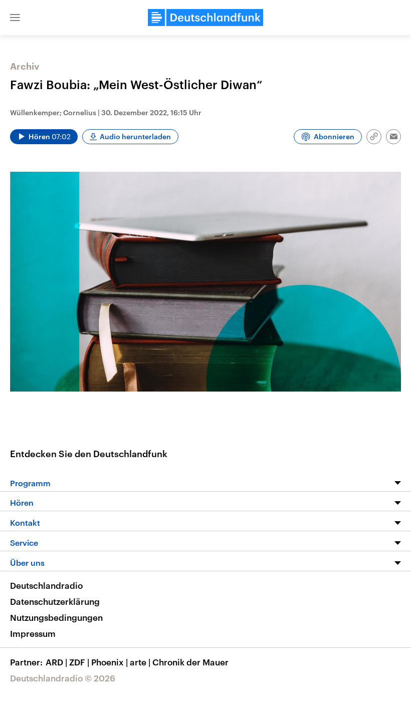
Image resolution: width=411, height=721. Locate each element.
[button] (15, 18)
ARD (56, 662)
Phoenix (109, 662)
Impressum (33, 633)
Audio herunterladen (135, 136)
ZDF (79, 662)
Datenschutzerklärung (55, 601)
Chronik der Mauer (190, 662)
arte (140, 662)
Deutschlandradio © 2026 (62, 678)
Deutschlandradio (46, 585)
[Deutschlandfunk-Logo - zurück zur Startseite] (205, 17)
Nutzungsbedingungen (56, 617)
